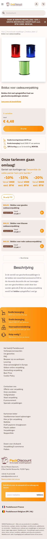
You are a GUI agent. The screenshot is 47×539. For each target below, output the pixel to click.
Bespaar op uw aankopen (14, 359)
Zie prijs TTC (7, 197)
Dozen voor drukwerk (12, 444)
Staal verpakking (10, 397)
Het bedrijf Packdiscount (14, 348)
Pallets (6, 449)
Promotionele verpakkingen (15, 32)
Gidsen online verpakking (14, 367)
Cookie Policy (9, 376)
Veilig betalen (9, 395)
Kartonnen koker (10, 414)
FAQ (5, 356)
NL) (31, 511)
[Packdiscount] (14, 4)
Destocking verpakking (13, 370)
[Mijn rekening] (36, 4)
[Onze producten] (2, 4)
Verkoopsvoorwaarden (13, 351)
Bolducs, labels (31, 32)
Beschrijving (24, 258)
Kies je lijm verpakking (13, 419)
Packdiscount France (15, 507)
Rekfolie (7, 422)
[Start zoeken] (3, 13)
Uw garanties (9, 353)
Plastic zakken (9, 427)
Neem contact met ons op (10, 479)
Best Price (8, 373)
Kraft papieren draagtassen (15, 425)
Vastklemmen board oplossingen (17, 416)
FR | (28, 511)
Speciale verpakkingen (13, 403)
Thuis (3, 32)
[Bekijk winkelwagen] (43, 4)
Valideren (40, 495)
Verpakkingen (9, 430)
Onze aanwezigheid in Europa (16, 365)
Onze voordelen (10, 392)
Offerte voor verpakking (13, 389)
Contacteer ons (10, 386)
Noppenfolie (9, 433)
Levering (7, 362)
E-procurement (10, 400)
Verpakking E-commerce (14, 446)
